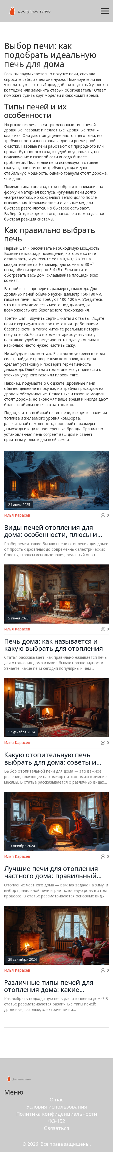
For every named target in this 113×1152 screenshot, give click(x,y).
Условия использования (56, 1106)
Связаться (56, 1128)
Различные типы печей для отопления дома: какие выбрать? (48, 986)
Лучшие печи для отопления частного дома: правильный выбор (51, 872)
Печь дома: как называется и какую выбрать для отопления (53, 645)
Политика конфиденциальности (56, 1113)
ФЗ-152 (56, 1121)
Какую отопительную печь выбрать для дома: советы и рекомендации (50, 758)
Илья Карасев (17, 515)
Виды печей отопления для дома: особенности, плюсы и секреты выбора (50, 531)
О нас (56, 1099)
